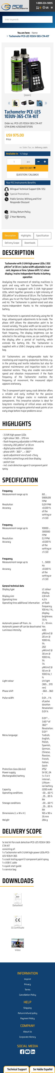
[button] (9, 103)
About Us (27, 1032)
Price (8, 139)
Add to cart (26, 168)
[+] (45, 162)
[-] (38, 162)
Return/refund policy (27, 1013)
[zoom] (27, 95)
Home (35, 33)
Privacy (27, 984)
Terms (27, 989)
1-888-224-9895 (44, 3)
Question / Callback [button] (27, 175)
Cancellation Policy (27, 995)
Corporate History (27, 1037)
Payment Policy (27, 1018)
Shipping (27, 1008)
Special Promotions (19, 194)
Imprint (27, 979)
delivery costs (41, 147)
